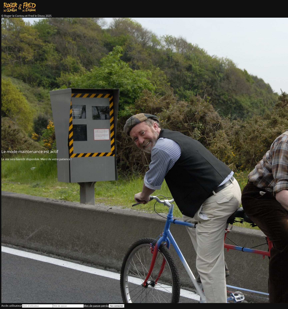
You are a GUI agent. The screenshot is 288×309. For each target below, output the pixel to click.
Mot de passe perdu (96, 306)
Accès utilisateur (11, 306)
